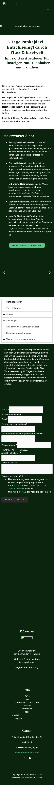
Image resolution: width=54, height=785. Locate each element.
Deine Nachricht (9, 462)
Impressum (27, 708)
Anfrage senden (14, 499)
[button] (4, 273)
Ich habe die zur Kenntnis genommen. (30, 492)
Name (5, 409)
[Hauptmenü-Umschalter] (48, 9)
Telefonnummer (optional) (14, 424)
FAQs (27, 696)
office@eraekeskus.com (27, 752)
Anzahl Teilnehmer (11, 453)
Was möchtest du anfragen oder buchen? (22, 433)
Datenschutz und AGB (12, 476)
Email (4, 419)
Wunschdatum (9, 445)
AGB (24, 492)
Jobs (27, 712)
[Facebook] (30, 758)
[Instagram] (24, 758)
